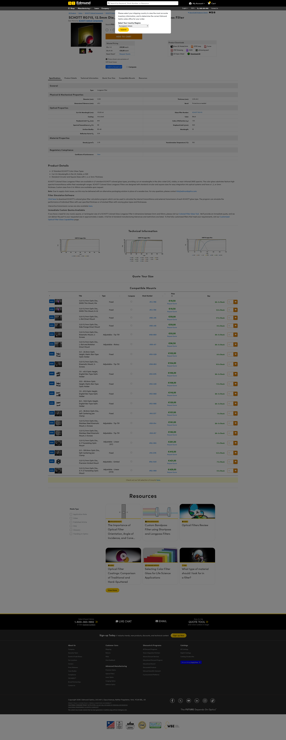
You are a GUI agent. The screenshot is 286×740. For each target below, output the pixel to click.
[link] (212, 2)
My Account (198, 4)
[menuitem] (73, 8)
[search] (142, 3)
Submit (123, 29)
